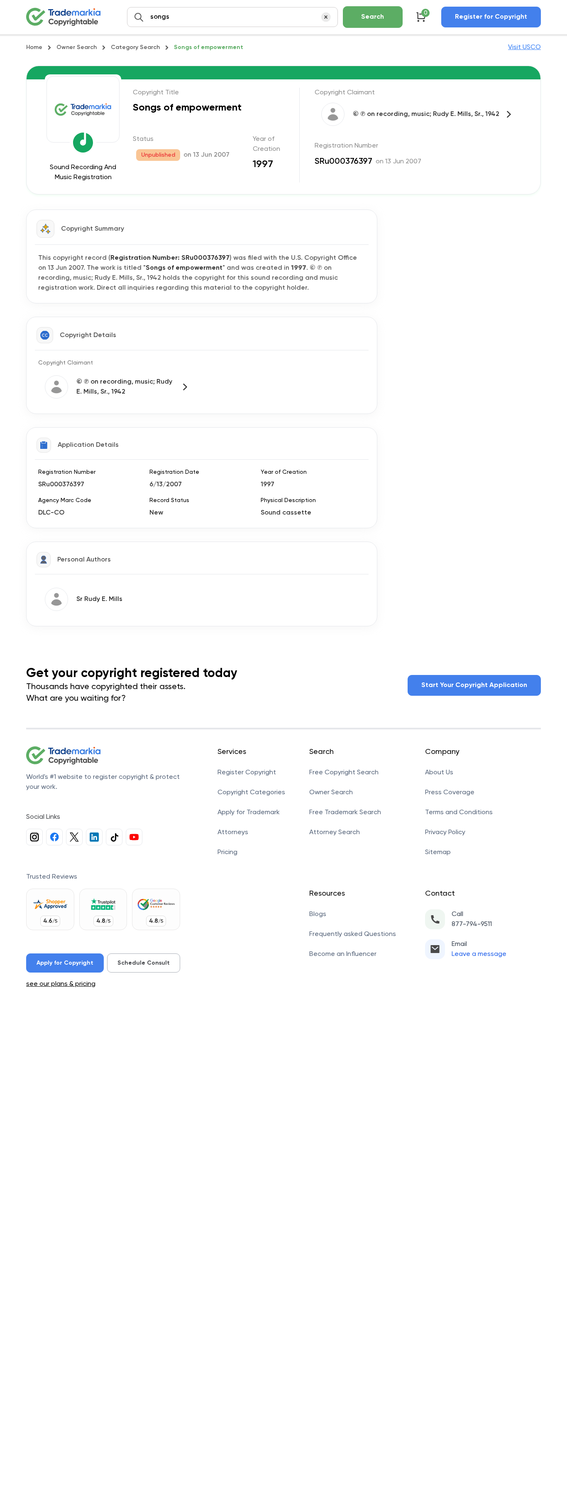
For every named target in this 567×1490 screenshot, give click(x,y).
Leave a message (479, 954)
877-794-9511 (472, 924)
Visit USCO (524, 47)
